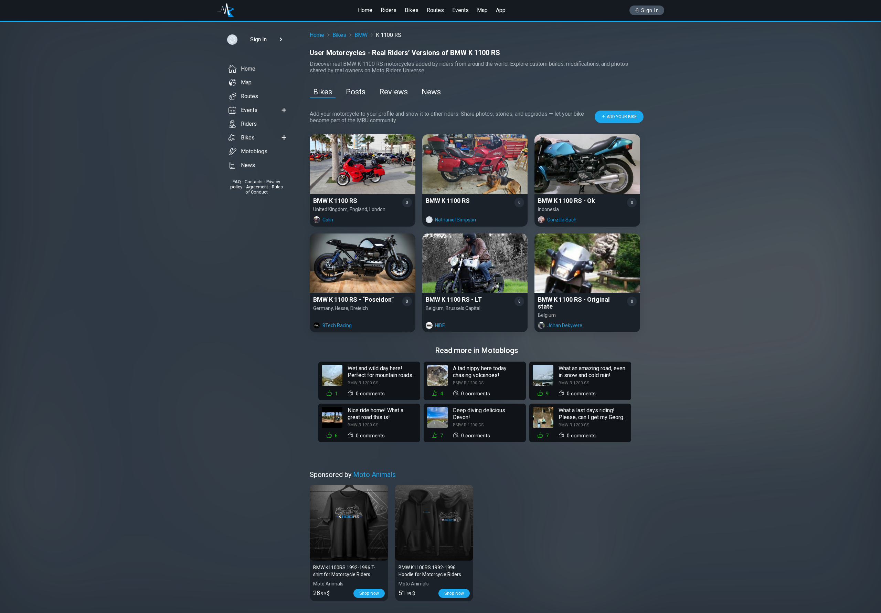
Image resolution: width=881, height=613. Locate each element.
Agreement (257, 186)
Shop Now (369, 593)
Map (482, 10)
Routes (435, 10)
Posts (355, 91)
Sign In (650, 10)
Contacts (254, 181)
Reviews (393, 91)
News (248, 165)
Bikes (411, 10)
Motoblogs (254, 151)
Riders (388, 10)
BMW (361, 35)
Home (365, 10)
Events (460, 10)
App (501, 10)
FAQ (237, 181)
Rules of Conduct (264, 189)
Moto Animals (374, 474)
